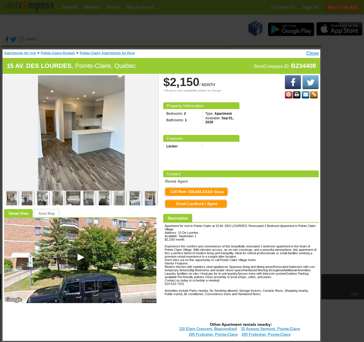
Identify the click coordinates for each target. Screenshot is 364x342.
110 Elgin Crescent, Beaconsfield (208, 329)
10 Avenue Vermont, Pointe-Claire (270, 329)
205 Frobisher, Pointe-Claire (213, 334)
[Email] (305, 95)
